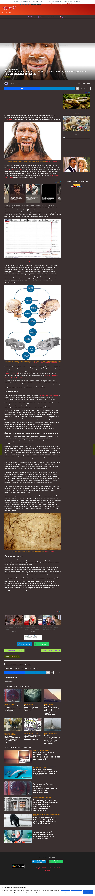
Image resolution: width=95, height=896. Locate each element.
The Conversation (15, 656)
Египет (55, 703)
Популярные (53, 16)
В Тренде (32, 16)
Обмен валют (52, 867)
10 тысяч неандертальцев (13, 169)
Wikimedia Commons (49, 551)
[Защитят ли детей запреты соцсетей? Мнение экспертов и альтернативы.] (18, 836)
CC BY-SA (34, 261)
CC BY (56, 362)
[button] (81, 1)
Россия (55, 733)
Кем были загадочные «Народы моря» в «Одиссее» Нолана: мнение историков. (32, 737)
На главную (15, 1)
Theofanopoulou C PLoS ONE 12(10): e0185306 (44, 362)
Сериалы (35, 1)
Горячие (42, 16)
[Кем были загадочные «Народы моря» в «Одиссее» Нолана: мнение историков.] (32, 724)
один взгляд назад (24, 664)
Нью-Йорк (45, 797)
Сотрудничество (57, 1)
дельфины (35, 767)
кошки (58, 814)
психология (46, 750)
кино (36, 732)
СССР (45, 734)
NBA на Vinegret (26, 1)
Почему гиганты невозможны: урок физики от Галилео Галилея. (31, 708)
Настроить (65, 892)
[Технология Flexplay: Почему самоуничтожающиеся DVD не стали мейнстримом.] (13, 695)
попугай (41, 767)
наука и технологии (11, 664)
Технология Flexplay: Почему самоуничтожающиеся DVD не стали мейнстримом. (13, 709)
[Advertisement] (58, 9)
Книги (42, 1)
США (15, 734)
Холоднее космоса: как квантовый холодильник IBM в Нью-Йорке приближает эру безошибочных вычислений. (46, 805)
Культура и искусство (9, 732)
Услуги (47, 1)
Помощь (77, 1)
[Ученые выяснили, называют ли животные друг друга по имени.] (18, 772)
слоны (45, 767)
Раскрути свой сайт (41, 867)
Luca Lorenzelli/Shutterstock (52, 161)
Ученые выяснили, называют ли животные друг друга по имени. (45, 771)
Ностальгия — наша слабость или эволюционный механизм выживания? (46, 755)
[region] (47, 890)
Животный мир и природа (39, 766)
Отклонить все (76, 892)
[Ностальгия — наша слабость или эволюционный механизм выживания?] (18, 756)
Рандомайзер (68, 1)
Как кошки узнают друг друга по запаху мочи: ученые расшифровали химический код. (45, 820)
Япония (35, 815)
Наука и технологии (12, 69)
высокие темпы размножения (49, 395)
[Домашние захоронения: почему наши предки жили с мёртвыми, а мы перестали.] (13, 724)
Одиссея (36, 733)
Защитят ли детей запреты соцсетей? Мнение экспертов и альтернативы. (43, 835)
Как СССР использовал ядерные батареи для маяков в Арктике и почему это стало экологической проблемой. (52, 739)
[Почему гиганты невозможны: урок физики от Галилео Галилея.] (32, 695)
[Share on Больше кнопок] (77, 88)
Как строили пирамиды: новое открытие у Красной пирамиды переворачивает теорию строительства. (51, 710)
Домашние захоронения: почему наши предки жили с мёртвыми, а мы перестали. (12, 739)
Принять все (88, 892)
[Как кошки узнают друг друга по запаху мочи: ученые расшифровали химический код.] (18, 820)
